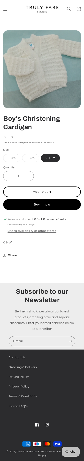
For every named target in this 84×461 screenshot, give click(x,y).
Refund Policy (19, 376)
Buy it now (42, 204)
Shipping (23, 143)
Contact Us (17, 357)
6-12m (50, 158)
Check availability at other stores (32, 230)
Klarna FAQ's (18, 406)
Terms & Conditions (23, 396)
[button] (5, 9)
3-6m (33, 159)
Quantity (8, 167)
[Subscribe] (70, 341)
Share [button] (12, 255)
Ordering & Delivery (23, 367)
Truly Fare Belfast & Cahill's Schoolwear (39, 451)
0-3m (14, 159)
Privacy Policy (19, 386)
